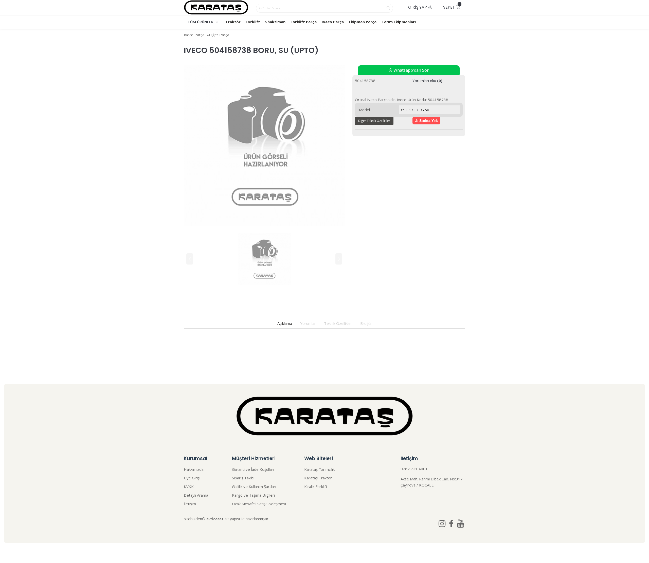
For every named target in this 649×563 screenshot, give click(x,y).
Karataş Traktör (318, 477)
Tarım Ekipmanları (399, 21)
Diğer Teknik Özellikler (374, 121)
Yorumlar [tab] (308, 323)
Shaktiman (275, 21)
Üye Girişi (192, 477)
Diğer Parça (219, 34)
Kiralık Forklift (315, 486)
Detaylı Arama (196, 495)
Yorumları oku (427, 80)
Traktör (233, 21)
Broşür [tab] (366, 323)
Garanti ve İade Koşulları (253, 469)
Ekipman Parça (362, 21)
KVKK (189, 486)
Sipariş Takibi (243, 477)
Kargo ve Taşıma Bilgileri (253, 495)
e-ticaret (215, 518)
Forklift (253, 21)
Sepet (451, 6)
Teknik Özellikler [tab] (338, 323)
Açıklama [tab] (284, 323)
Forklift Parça (304, 21)
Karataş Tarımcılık (319, 469)
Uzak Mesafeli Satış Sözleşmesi (259, 503)
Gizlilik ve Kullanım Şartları (254, 486)
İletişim (190, 503)
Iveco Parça (333, 21)
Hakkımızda (194, 469)
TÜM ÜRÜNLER (201, 22)
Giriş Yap (418, 7)
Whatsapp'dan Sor (410, 70)
